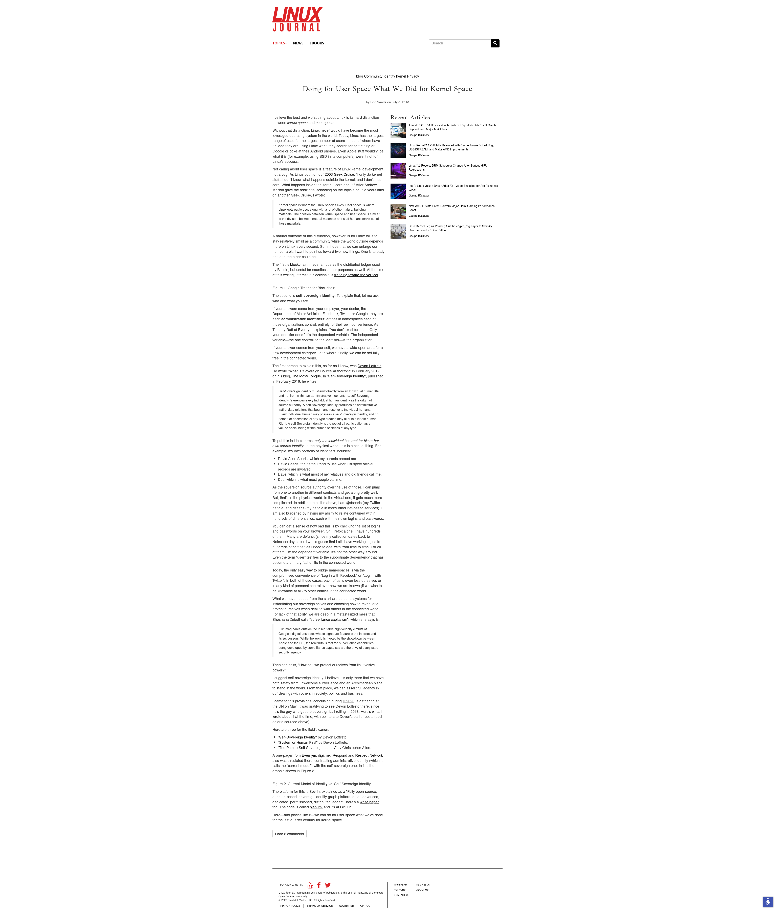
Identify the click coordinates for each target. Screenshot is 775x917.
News (298, 43)
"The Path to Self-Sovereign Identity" (307, 747)
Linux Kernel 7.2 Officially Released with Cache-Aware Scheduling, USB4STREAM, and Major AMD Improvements (451, 147)
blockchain (298, 264)
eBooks (317, 43)
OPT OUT (366, 906)
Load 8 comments (289, 833)
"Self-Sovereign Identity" (346, 375)
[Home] (297, 18)
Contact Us (401, 894)
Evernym (305, 329)
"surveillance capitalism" (328, 619)
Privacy (413, 76)
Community (373, 76)
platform (286, 791)
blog (359, 76)
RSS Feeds (423, 884)
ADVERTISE (346, 906)
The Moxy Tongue (306, 375)
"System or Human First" (297, 742)
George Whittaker (419, 135)
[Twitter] (328, 886)
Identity (389, 76)
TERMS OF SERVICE (320, 906)
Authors (400, 889)
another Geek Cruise (294, 194)
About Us (422, 889)
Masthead (400, 884)
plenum (316, 806)
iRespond (339, 755)
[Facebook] (319, 886)
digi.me (324, 755)
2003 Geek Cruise (339, 174)
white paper (369, 801)
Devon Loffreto (369, 365)
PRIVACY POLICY (290, 906)
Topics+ (279, 43)
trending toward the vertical (356, 274)
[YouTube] (310, 886)
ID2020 (348, 700)
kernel (401, 76)
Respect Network (369, 755)
